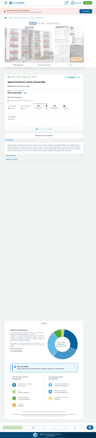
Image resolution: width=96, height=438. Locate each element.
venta (10, 17)
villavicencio (17, 17)
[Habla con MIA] (90, 427)
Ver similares (86, 11)
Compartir (71, 77)
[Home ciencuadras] (17, 3)
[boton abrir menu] (5, 2)
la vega (32, 17)
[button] (43, 140)
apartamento (39, 17)
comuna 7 (24, 17)
